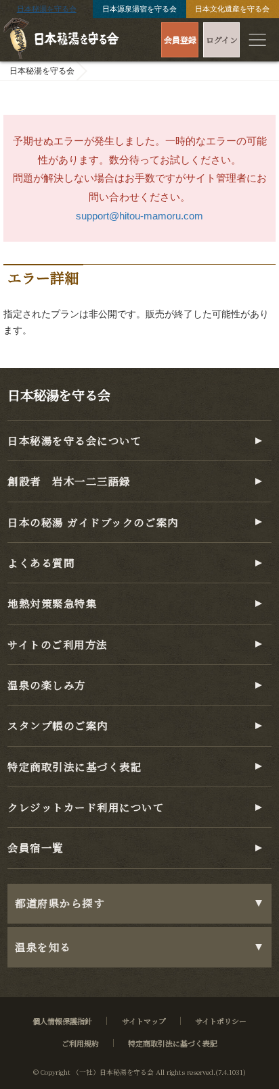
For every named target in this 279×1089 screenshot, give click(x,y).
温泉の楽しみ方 (46, 684)
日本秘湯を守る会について (74, 440)
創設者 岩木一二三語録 (69, 480)
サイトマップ (144, 1020)
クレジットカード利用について (86, 806)
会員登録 (180, 39)
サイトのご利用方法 (57, 644)
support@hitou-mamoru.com (139, 215)
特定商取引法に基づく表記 (74, 766)
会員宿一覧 (35, 847)
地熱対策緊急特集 (52, 602)
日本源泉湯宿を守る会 (139, 9)
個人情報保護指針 (62, 1020)
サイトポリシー (220, 1020)
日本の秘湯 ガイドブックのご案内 (93, 521)
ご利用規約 (80, 1043)
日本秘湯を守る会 (47, 9)
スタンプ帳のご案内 (57, 725)
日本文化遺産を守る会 (232, 9)
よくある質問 (40, 562)
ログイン (222, 39)
